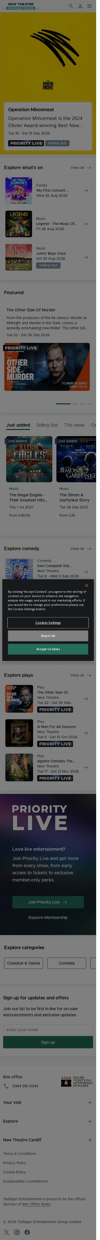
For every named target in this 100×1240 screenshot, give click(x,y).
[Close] (86, 585)
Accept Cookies (48, 649)
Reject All (48, 636)
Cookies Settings (48, 622)
